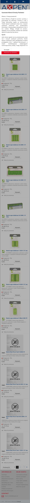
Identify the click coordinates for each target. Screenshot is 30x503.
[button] (6, 49)
